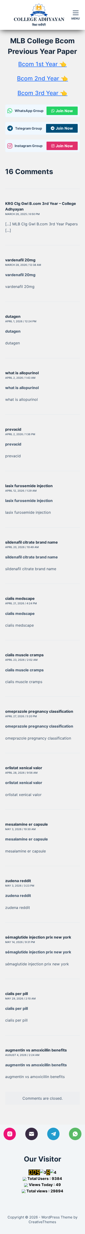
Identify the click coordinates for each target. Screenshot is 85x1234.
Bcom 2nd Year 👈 (42, 78)
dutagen (13, 316)
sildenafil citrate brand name (31, 542)
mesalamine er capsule (26, 824)
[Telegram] (53, 1134)
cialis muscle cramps (24, 655)
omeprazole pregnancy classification (39, 711)
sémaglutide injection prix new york (38, 937)
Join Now (64, 110)
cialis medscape (20, 598)
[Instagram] (10, 1134)
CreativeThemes (42, 1222)
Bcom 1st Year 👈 (42, 64)
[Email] (31, 1134)
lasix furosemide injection (29, 485)
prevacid (13, 429)
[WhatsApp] (75, 1134)
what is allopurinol (22, 372)
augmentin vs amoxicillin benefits (36, 1050)
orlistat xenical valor (23, 767)
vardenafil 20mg (20, 260)
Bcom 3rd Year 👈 (42, 92)
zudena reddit (18, 880)
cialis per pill (16, 993)
